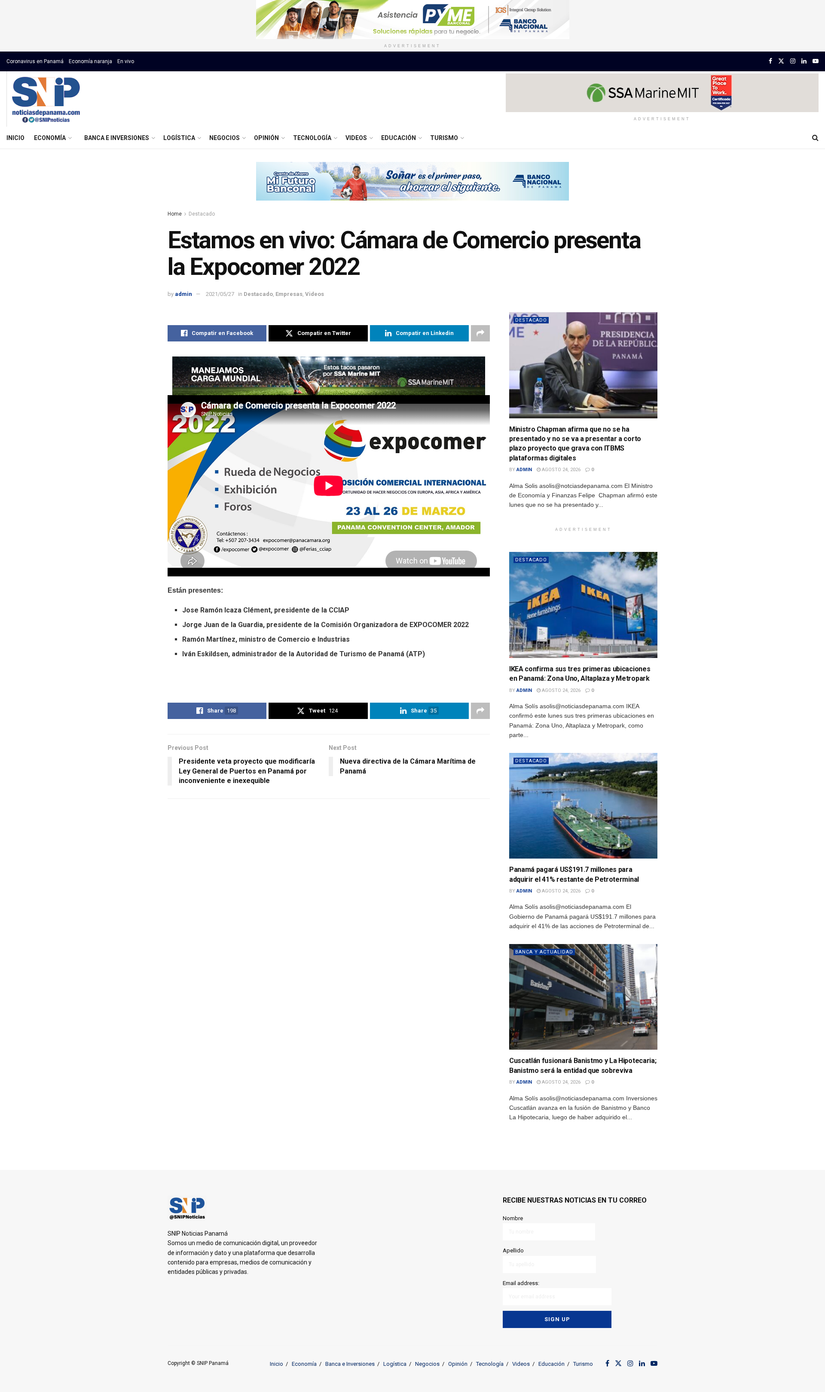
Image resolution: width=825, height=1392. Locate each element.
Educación (398, 137)
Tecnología (312, 137)
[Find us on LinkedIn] (804, 61)
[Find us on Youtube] (816, 61)
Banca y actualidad (544, 952)
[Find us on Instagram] (792, 61)
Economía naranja (90, 61)
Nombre (513, 1218)
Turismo (444, 137)
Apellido (513, 1250)
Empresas (288, 294)
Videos (356, 137)
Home (175, 214)
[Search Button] (815, 138)
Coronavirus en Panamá (35, 61)
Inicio (15, 137)
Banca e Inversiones (116, 137)
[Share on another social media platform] (480, 333)
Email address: (521, 1283)
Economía (50, 137)
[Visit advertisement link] (412, 19)
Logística (179, 137)
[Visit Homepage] (45, 99)
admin (183, 294)
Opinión (266, 137)
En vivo (125, 61)
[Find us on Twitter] (781, 61)
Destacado (202, 214)
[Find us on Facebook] (770, 61)
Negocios (224, 137)
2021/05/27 (220, 294)
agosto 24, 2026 (561, 469)
